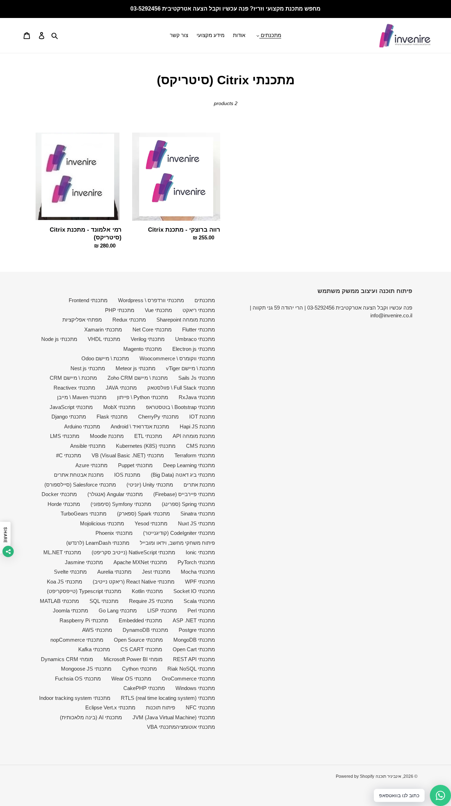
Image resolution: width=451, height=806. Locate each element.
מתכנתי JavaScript (71, 407)
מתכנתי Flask (112, 417)
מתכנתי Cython (139, 669)
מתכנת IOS (127, 475)
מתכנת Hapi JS (197, 426)
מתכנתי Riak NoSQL (191, 669)
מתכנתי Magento (142, 349)
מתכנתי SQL (103, 601)
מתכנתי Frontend (88, 300)
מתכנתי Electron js (193, 349)
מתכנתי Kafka (94, 649)
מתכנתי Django (68, 417)
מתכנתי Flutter (198, 329)
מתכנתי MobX (119, 407)
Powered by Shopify (355, 776)
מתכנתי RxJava (197, 397)
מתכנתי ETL (148, 436)
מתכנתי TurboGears (83, 514)
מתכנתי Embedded (140, 620)
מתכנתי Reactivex (74, 388)
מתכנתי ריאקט (199, 310)
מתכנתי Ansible (87, 446)
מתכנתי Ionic (200, 552)
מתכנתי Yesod (151, 523)
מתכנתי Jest (156, 572)
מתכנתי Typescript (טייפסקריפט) (84, 591)
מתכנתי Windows (195, 688)
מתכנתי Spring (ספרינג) (188, 504)
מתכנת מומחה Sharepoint (185, 320)
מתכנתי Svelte (70, 572)
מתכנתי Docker (59, 494)
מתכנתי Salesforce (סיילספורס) (80, 485)
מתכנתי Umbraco (195, 339)
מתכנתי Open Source (138, 640)
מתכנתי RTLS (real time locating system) (168, 698)
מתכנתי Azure (91, 465)
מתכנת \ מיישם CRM (73, 378)
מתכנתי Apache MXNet (140, 562)
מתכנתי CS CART (141, 649)
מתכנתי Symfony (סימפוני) (121, 504)
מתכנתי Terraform (194, 455)
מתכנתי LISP (162, 610)
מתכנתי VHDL (104, 339)
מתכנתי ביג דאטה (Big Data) (183, 475)
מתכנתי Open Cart (194, 649)
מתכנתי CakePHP (144, 688)
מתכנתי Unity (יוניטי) (149, 485)
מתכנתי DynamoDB (145, 630)
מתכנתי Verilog (148, 339)
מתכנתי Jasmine (84, 562)
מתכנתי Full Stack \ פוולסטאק (181, 388)
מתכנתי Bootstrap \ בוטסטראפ (180, 407)
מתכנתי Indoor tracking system (74, 698)
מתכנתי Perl (201, 610)
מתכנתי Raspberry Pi (84, 620)
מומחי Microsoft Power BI (133, 659)
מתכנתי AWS (97, 630)
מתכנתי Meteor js (135, 368)
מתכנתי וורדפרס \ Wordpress (151, 300)
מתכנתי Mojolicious (102, 523)
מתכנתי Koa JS (64, 582)
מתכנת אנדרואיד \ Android (140, 426)
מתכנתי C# (68, 455)
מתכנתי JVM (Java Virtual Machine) (173, 717)
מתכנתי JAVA (121, 388)
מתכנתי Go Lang (118, 610)
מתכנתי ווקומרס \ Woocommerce (177, 358)
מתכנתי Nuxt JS (196, 523)
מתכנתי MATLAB (59, 601)
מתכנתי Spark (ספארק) (143, 514)
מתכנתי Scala (199, 601)
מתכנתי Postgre (197, 630)
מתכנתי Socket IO (194, 591)
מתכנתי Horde (64, 504)
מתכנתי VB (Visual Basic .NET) (128, 455)
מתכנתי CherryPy (158, 417)
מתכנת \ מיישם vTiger (190, 368)
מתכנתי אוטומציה (195, 727)
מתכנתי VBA (161, 727)
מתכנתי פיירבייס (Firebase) (184, 494)
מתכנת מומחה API (194, 436)
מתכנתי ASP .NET (194, 620)
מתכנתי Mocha (198, 572)
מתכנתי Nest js (87, 368)
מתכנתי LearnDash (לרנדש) (97, 543)
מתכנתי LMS (64, 436)
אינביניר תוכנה (388, 776)
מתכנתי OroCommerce (188, 679)
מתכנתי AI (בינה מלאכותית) (91, 717)
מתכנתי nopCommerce (76, 640)
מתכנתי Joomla (70, 610)
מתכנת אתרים (199, 485)
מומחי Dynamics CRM (67, 659)
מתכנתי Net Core (152, 329)
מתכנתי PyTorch (196, 562)
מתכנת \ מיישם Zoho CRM (137, 378)
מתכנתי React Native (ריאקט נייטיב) (133, 582)
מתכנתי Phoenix (113, 533)
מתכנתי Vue (158, 310)
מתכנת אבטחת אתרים (79, 475)
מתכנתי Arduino (82, 426)
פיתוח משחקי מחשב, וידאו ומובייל (177, 543)
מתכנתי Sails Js (196, 378)
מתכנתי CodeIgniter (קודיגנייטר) (179, 533)
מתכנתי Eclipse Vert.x (110, 707)
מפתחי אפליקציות (82, 320)
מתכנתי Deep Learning (189, 465)
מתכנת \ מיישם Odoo (105, 358)
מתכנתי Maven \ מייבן (81, 397)
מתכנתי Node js (59, 339)
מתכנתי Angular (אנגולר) (115, 494)
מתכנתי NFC (200, 707)
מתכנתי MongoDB (194, 640)
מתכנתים (204, 300)
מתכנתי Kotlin (147, 591)
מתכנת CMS (200, 446)
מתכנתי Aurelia (114, 572)
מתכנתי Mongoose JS (86, 669)
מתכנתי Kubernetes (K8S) (145, 446)
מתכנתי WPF (200, 582)
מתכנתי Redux (129, 320)
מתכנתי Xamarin (103, 329)
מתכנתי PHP (119, 310)
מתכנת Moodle (107, 436)
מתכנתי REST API (194, 659)
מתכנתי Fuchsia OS (78, 679)
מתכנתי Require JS (151, 601)
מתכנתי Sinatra (197, 514)
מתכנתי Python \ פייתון (142, 397)
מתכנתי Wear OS (131, 679)
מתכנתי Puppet (135, 465)
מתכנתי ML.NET (62, 552)
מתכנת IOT (202, 417)
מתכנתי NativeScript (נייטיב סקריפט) (133, 552)
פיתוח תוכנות (160, 707)
